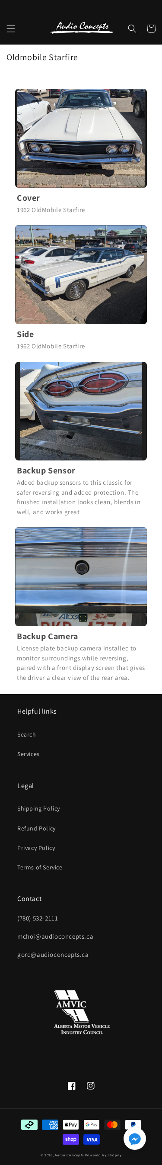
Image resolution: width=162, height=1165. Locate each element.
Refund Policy (36, 828)
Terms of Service (40, 867)
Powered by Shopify (103, 1154)
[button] (10, 28)
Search (26, 734)
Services (28, 754)
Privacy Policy (36, 848)
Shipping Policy (38, 808)
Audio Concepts (69, 1154)
